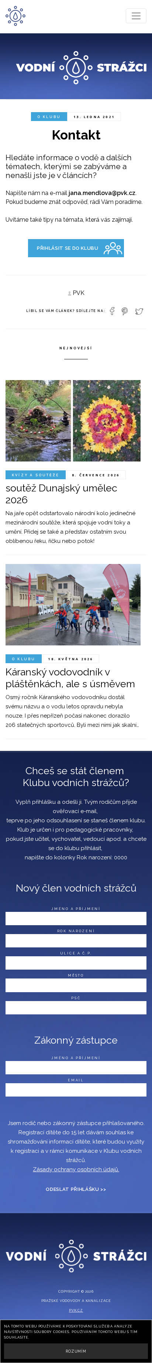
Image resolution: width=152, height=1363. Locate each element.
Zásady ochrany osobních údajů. (76, 1169)
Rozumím (76, 1351)
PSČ (75, 998)
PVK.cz (76, 1310)
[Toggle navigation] (136, 16)
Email (76, 1080)
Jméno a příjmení (75, 909)
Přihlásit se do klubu (68, 248)
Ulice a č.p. (76, 953)
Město (76, 975)
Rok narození (76, 931)
